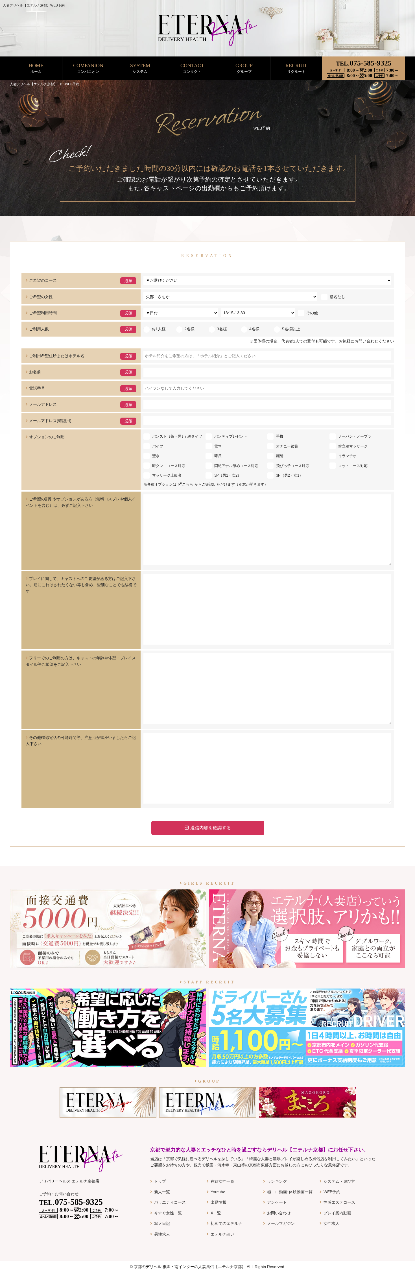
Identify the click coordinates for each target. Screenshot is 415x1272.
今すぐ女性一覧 (168, 1213)
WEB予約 (332, 1192)
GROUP (244, 68)
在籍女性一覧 (222, 1181)
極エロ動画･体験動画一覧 (290, 1192)
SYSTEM (140, 68)
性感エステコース (339, 1202)
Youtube (218, 1192)
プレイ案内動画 (337, 1213)
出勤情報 (218, 1202)
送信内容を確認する (210, 827)
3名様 (222, 329)
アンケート (277, 1202)
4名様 (254, 329)
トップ (160, 1181)
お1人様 (159, 329)
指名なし (337, 296)
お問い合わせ (279, 1213)
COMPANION (88, 68)
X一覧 (216, 1213)
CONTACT (192, 68)
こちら (187, 484)
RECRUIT (296, 68)
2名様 (189, 329)
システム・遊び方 (339, 1181)
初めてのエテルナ (226, 1223)
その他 (312, 313)
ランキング (277, 1181)
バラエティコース (170, 1202)
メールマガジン (281, 1223)
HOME (36, 68)
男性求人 (162, 1234)
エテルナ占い (222, 1234)
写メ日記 (162, 1223)
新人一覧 (162, 1192)
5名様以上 (291, 329)
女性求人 (331, 1223)
